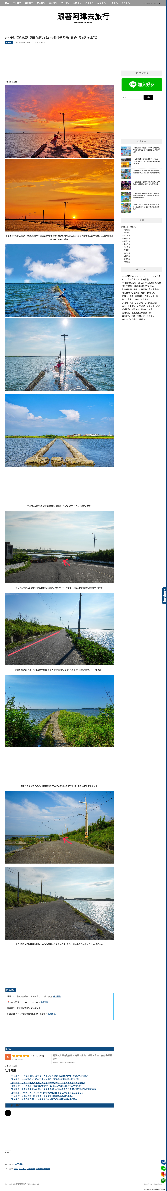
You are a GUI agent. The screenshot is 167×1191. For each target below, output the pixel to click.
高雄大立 (141, 316)
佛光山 (141, 283)
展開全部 (124, 227)
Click (164, 595)
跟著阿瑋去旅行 (83, 17)
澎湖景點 (126, 3)
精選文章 (135, 309)
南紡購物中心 (154, 289)
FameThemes (158, 1184)
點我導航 (57, 996)
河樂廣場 (141, 306)
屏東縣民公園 (151, 303)
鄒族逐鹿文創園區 (139, 313)
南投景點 (126, 230)
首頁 (7, 3)
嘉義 (131, 296)
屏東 (137, 299)
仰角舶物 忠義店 (129, 283)
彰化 (124, 306)
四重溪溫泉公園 (151, 296)
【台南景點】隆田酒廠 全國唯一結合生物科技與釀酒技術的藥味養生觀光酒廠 (43, 1099)
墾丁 (124, 299)
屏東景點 (101, 3)
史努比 (125, 296)
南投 (135, 289)
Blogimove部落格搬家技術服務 (155, 1189)
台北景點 (89, 3)
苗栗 (150, 309)
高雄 (133, 316)
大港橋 (130, 299)
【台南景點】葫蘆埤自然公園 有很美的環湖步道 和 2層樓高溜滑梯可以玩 (41, 1096)
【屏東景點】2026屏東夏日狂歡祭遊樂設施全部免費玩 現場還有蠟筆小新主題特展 (45, 1086)
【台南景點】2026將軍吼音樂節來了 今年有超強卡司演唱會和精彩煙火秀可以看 (44, 1079)
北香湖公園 (127, 289)
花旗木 (144, 309)
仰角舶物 (145, 279)
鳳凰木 (142, 319)
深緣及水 (150, 306)
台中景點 (113, 3)
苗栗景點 (17, 3)
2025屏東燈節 (128, 276)
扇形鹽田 (31, 1169)
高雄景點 (77, 3)
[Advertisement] (59, 64)
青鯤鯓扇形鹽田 (43, 1169)
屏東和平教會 (128, 303)
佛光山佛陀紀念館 (153, 283)
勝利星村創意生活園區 (144, 286)
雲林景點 (29, 3)
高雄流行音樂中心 (130, 319)
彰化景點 (65, 3)
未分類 (126, 250)
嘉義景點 (41, 3)
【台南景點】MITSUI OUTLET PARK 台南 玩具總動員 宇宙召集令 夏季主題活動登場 (46, 1093)
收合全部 (132, 227)
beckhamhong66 (23, 42)
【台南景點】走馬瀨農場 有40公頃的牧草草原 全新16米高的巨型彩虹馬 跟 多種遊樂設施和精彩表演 (53, 1089)
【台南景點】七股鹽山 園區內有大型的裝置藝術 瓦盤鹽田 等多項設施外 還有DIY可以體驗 (49, 1076)
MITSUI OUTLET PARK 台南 (148, 276)
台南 (16, 1169)
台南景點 (53, 3)
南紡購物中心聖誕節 (130, 293)
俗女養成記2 (127, 286)
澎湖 (158, 306)
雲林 (151, 313)
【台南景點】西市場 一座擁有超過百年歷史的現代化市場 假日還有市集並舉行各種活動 (47, 1083)
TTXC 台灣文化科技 (130, 279)
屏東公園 (145, 299)
